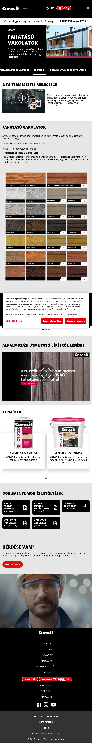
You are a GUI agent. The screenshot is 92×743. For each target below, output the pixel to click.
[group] (46, 450)
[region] (46, 310)
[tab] (43, 329)
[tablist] (46, 478)
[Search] (41, 8)
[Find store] (60, 8)
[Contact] (52, 8)
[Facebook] (38, 704)
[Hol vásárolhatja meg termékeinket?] (67, 8)
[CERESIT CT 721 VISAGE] (68, 443)
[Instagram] (46, 704)
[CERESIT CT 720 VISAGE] (23, 443)
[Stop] (46, 332)
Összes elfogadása (75, 321)
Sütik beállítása (14, 321)
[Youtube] (53, 704)
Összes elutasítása (52, 321)
